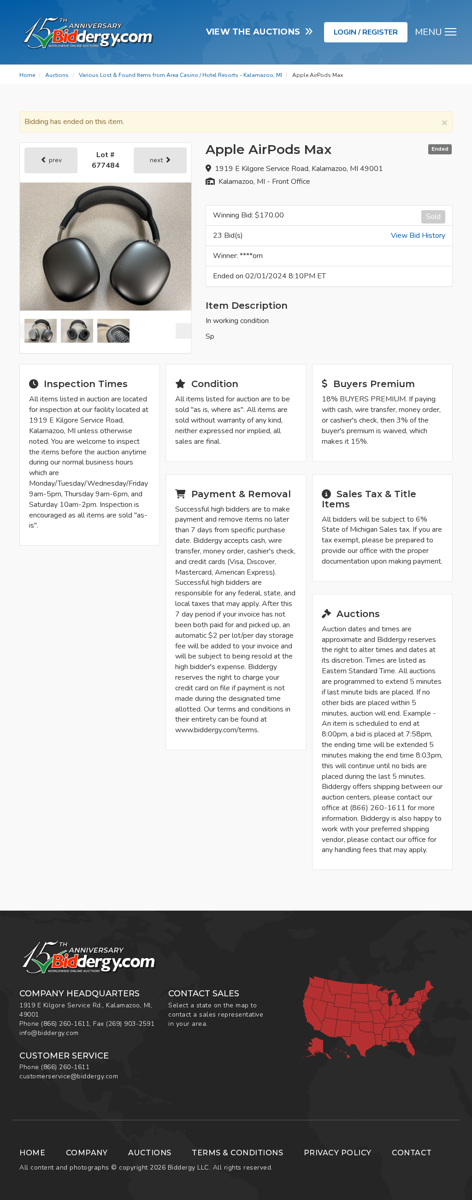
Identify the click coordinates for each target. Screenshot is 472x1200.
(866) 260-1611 (65, 1023)
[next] (183, 331)
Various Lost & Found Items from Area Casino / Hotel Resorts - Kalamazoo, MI (180, 75)
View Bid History (418, 235)
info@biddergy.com (49, 1033)
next (157, 160)
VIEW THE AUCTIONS (255, 32)
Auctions (57, 75)
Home (27, 75)
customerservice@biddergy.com (68, 1076)
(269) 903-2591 (130, 1023)
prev (54, 160)
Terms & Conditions (237, 1152)
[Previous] (27, 331)
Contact (412, 1152)
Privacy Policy (338, 1152)
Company (87, 1152)
